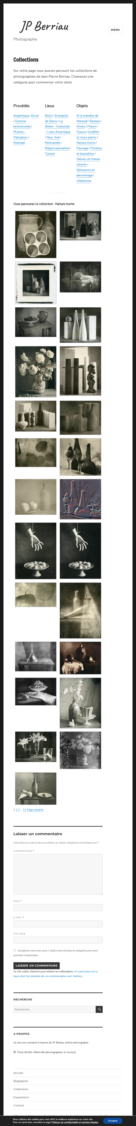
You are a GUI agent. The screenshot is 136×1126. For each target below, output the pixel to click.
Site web (19, 933)
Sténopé (19, 143)
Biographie (20, 1081)
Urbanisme (83, 181)
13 (24, 810)
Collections (20, 1089)
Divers (80, 126)
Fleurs (91, 126)
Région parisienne (57, 148)
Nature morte (85, 143)
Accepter (112, 1120)
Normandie (52, 143)
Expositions (21, 1097)
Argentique (21, 115)
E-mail (18, 917)
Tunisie (50, 153)
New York (53, 137)
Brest (49, 115)
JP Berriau (44, 25)
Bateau (95, 121)
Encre (35, 115)
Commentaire (23, 851)
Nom (17, 901)
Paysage (82, 148)
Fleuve (81, 132)
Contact (18, 1105)
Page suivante (35, 810)
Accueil (18, 1073)
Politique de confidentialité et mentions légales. (75, 1122)
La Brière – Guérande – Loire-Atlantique (57, 126)
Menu (115, 29)
